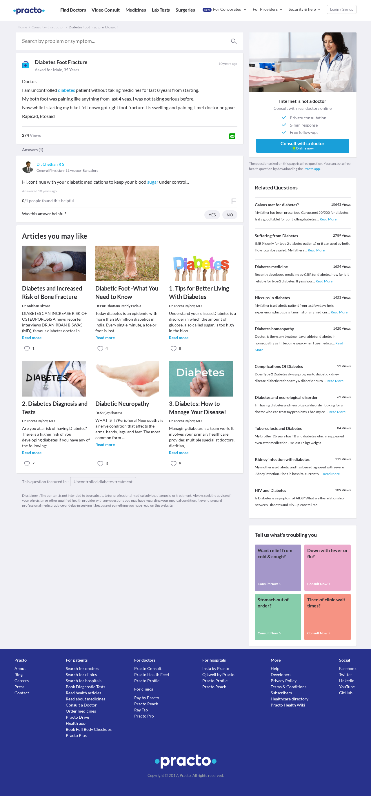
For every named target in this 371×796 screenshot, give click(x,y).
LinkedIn (346, 680)
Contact (21, 692)
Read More (328, 219)
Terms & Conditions (288, 686)
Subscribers (281, 692)
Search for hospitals (83, 680)
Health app (76, 723)
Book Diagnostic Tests (85, 686)
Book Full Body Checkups (89, 729)
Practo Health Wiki (288, 704)
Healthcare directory (289, 698)
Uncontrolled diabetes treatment (103, 481)
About (20, 668)
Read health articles (83, 692)
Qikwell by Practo (218, 674)
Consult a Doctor (81, 704)
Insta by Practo (215, 668)
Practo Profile (146, 680)
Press (19, 686)
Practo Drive (77, 717)
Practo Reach (146, 703)
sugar (152, 182)
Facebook (348, 668)
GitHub (345, 692)
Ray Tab (141, 709)
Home (22, 27)
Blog (18, 674)
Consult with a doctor (48, 27)
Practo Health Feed (151, 674)
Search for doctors (82, 668)
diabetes (66, 90)
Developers (281, 674)
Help (275, 668)
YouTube (347, 686)
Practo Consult (147, 668)
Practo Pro (144, 715)
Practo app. (312, 169)
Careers (21, 680)
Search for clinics (81, 674)
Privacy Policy (284, 680)
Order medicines (81, 711)
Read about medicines (85, 698)
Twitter (345, 674)
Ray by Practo (146, 697)
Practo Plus (76, 735)
